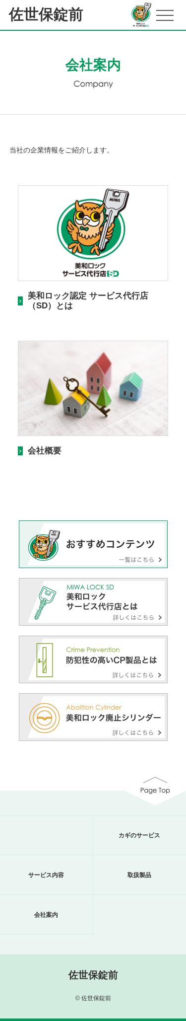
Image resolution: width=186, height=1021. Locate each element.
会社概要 (45, 450)
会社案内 (46, 914)
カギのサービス (139, 835)
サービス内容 (46, 875)
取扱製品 (139, 875)
